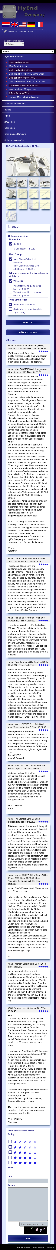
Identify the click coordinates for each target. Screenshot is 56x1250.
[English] (14, 24)
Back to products (29, 332)
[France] (39, 24)
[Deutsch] (31, 24)
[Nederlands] (6, 24)
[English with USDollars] (22, 24)
